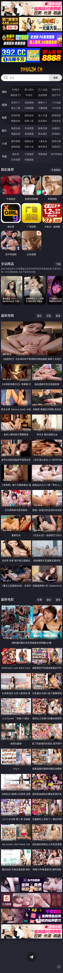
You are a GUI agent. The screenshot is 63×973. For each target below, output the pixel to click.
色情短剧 (29, 159)
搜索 (55, 77)
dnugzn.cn (31, 69)
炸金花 (29, 95)
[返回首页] (59, 966)
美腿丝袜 (15, 133)
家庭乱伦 (29, 141)
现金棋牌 (42, 95)
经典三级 (29, 120)
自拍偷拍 (29, 102)
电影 (4, 117)
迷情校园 (15, 146)
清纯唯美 (29, 133)
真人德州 (29, 89)
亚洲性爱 (15, 115)
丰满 (39, 599)
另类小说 (29, 146)
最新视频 (7, 315)
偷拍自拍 (29, 115)
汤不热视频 (56, 154)
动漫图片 (56, 128)
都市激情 (15, 141)
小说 (4, 143)
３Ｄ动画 (56, 102)
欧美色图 (42, 128)
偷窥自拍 (15, 128)
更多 (58, 315)
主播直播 (42, 107)
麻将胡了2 (15, 95)
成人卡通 (42, 115)
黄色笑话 (42, 146)
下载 (58, 264)
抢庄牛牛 (56, 95)
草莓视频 (42, 154)
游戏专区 (56, 89)
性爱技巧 (56, 146)
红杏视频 (15, 159)
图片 (4, 130)
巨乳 (49, 315)
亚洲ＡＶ (15, 102)
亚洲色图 (29, 128)
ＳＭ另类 (56, 107)
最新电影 (7, 599)
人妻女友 (42, 141)
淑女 (49, 599)
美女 (39, 315)
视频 (4, 105)
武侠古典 (56, 141)
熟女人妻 (15, 107)
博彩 (4, 92)
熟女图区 (42, 133)
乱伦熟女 (42, 120)
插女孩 (15, 154)
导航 (4, 156)
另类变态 (56, 120)
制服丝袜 (15, 120)
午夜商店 (29, 154)
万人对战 (42, 89)
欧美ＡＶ (42, 102)
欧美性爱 (56, 115)
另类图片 (56, 133)
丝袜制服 (29, 107)
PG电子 (15, 89)
